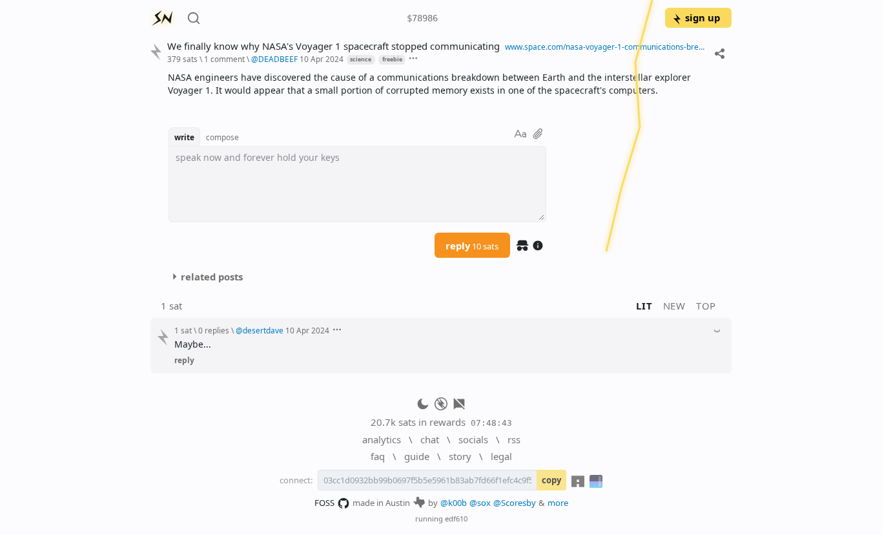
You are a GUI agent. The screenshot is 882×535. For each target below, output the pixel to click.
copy (551, 480)
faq (378, 456)
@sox (480, 503)
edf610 (456, 518)
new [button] (674, 305)
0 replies (213, 330)
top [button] (706, 305)
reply (472, 245)
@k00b (453, 503)
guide (416, 456)
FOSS (324, 503)
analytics (381, 439)
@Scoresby (514, 503)
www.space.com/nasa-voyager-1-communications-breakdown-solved (606, 46)
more (558, 503)
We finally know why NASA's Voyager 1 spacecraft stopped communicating (333, 46)
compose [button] (222, 137)
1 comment (224, 59)
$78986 (422, 18)
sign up (702, 17)
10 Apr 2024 (322, 59)
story (460, 456)
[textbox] (445, 83)
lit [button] (644, 305)
